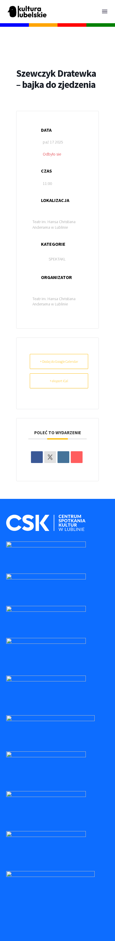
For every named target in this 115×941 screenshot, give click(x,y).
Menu (104, 11)
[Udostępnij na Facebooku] (37, 457)
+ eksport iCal (59, 381)
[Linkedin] (63, 457)
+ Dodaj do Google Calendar (59, 361)
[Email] (77, 457)
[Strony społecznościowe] (50, 457)
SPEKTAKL (57, 259)
